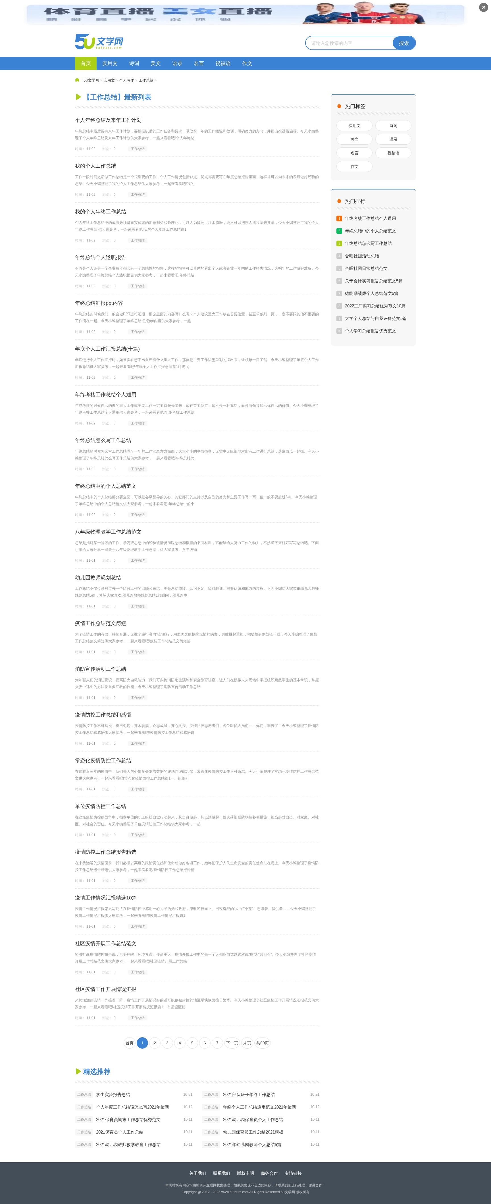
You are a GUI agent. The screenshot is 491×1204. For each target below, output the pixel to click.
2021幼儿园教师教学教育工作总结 (128, 1144)
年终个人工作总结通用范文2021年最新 (259, 1107)
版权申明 (245, 1173)
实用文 (110, 63)
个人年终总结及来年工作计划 (108, 120)
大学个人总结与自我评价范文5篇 (376, 318)
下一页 (232, 1043)
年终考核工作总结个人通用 (105, 394)
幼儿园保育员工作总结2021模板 (253, 1132)
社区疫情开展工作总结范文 (105, 943)
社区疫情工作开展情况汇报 (105, 989)
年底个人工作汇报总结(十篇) (107, 349)
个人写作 (126, 80)
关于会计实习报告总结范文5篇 (374, 280)
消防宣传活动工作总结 (100, 669)
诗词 (134, 63)
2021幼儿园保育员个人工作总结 (253, 1119)
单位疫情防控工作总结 (100, 806)
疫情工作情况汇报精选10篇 (106, 898)
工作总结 (146, 80)
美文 (156, 63)
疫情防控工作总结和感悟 (103, 715)
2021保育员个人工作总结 (119, 1132)
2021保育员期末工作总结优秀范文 (128, 1119)
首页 (86, 63)
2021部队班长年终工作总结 (249, 1094)
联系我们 (221, 1173)
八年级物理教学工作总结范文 (108, 532)
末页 (247, 1043)
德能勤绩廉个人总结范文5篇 (371, 293)
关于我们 (197, 1173)
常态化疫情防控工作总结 (103, 760)
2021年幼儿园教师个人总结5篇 (252, 1144)
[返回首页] (99, 41)
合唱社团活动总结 (362, 255)
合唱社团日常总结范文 (366, 268)
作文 (247, 63)
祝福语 (223, 63)
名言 (199, 63)
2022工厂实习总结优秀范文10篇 (375, 305)
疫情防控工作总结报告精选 (105, 852)
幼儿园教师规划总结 (98, 577)
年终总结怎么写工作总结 (103, 440)
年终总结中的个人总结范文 (105, 486)
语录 (177, 63)
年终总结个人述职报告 (100, 257)
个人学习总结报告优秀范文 (370, 330)
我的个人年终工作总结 (100, 211)
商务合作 (269, 1173)
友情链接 (293, 1173)
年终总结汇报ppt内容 (99, 303)
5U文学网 (91, 80)
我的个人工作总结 (95, 166)
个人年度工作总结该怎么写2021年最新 (132, 1107)
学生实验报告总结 (113, 1094)
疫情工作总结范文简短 (100, 623)
